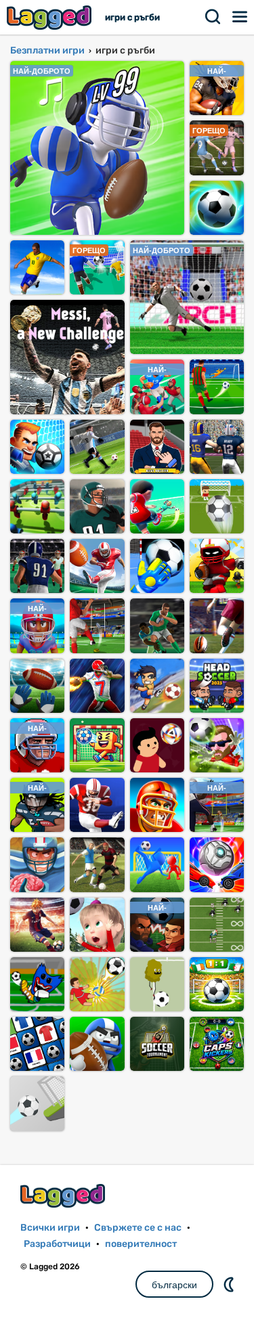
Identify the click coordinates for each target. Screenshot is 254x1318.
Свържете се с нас (138, 1227)
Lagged (51, 17)
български (174, 1284)
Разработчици (57, 1244)
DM (230, 1284)
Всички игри (50, 1227)
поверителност (141, 1244)
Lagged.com (64, 1196)
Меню (240, 17)
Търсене (213, 17)
